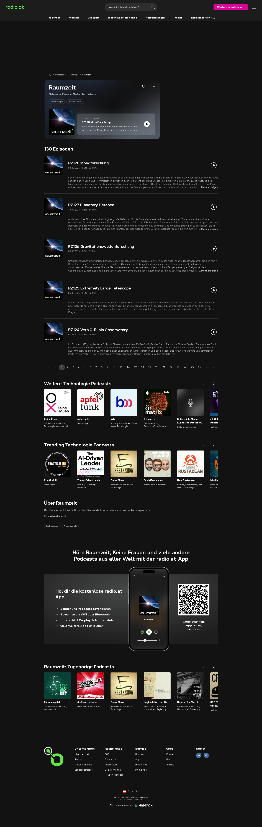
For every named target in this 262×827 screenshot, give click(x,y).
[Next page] (206, 367)
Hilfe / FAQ (141, 764)
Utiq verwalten (113, 770)
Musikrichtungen (155, 18)
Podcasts (74, 18)
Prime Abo (141, 770)
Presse (78, 759)
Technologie (57, 102)
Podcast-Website (53, 516)
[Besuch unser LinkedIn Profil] (198, 755)
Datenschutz (112, 759)
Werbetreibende (83, 764)
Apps (138, 759)
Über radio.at (82, 754)
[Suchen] (153, 7)
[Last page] (214, 367)
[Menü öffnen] (254, 7)
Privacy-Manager (114, 775)
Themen (178, 18)
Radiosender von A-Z (203, 18)
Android (170, 764)
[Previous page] (55, 367)
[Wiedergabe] (147, 124)
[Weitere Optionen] (153, 87)
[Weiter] (213, 382)
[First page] (48, 367)
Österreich (133, 791)
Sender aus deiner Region (122, 18)
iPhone (169, 754)
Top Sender (53, 18)
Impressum (111, 764)
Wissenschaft (74, 102)
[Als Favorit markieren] (144, 86)
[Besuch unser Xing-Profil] (206, 755)
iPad (168, 759)
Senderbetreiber (84, 770)
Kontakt (139, 754)
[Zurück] (203, 382)
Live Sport (93, 18)
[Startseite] (50, 74)
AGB (107, 754)
